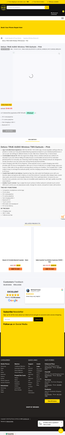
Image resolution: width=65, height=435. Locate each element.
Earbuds (44, 49)
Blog (38, 385)
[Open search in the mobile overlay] (28, 7)
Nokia (2, 372)
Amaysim (17, 382)
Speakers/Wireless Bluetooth (31, 38)
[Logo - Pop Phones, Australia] (3, 7)
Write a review (17, 284)
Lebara (16, 386)
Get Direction (48, 367)
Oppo (2, 368)
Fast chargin (51, 49)
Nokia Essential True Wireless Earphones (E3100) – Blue (49, 261)
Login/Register (54, 14)
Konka (2, 378)
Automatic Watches (20, 368)
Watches (17, 364)
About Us (39, 368)
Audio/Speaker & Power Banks (13, 38)
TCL (2, 370)
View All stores (52, 401)
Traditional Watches (20, 366)
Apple (2, 392)
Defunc (39, 49)
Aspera (3, 376)
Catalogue (39, 371)
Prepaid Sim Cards (20, 375)
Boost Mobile (18, 390)
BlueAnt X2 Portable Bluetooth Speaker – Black (15, 260)
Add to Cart (15, 269)
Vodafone (17, 384)
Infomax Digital (9, 421)
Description (32, 139)
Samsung (3, 366)
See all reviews (7, 284)
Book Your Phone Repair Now (11, 27)
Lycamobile (18, 388)
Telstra (16, 377)
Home (1, 38)
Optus (16, 379)
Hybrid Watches (19, 372)
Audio (26, 49)
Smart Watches (19, 370)
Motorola (3, 374)
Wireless (58, 49)
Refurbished (4, 385)
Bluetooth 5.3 (33, 49)
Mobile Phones (5, 364)
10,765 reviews (15, 297)
